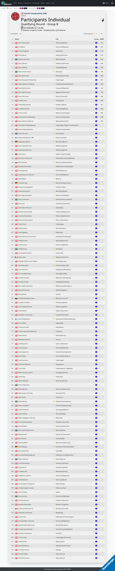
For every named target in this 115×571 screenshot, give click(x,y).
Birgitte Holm (22, 434)
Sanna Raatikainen (24, 319)
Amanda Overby (23, 282)
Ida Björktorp (22, 249)
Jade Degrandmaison (25, 195)
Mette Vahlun (22, 335)
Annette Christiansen (25, 533)
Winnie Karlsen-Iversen (25, 220)
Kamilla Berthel (23, 480)
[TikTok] (31, 138)
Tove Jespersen (23, 171)
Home (15, 3)
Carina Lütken (22, 113)
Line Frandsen (22, 492)
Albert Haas (22, 257)
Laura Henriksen (23, 96)
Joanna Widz (22, 323)
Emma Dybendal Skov (25, 307)
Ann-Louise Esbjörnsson (26, 430)
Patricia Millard (23, 443)
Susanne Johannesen (25, 216)
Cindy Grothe (22, 537)
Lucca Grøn (22, 368)
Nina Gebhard (22, 63)
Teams (10, 8)
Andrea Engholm (23, 51)
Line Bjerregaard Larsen (26, 488)
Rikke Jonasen (22, 228)
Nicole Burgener (23, 265)
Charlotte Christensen (25, 513)
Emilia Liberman (23, 138)
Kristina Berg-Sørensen (25, 129)
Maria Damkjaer (23, 381)
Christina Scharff (23, 327)
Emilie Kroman (23, 241)
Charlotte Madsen (24, 463)
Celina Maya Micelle (24, 105)
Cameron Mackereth (24, 509)
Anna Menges (22, 447)
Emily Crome (22, 224)
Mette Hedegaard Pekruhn (26, 418)
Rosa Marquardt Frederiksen (27, 80)
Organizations (27, 3)
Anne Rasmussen (23, 500)
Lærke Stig (21, 377)
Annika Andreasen (24, 191)
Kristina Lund (22, 100)
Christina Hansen (23, 550)
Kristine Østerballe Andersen (27, 331)
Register (48, 3)
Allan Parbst (22, 397)
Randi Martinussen (24, 88)
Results (43, 3)
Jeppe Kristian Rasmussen (26, 525)
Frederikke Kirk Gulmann (26, 175)
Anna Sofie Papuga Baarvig (26, 125)
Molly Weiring (22, 401)
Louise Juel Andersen (24, 253)
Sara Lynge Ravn (23, 451)
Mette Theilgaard (23, 405)
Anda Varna (22, 154)
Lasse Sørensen (23, 360)
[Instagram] (29, 138)
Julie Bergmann (23, 344)
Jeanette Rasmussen (24, 504)
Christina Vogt (22, 183)
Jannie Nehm (22, 179)
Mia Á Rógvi (22, 356)
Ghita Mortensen (23, 558)
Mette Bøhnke (22, 389)
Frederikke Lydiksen (24, 476)
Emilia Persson (23, 133)
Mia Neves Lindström (25, 158)
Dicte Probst (22, 517)
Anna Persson (22, 496)
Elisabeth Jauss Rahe (24, 166)
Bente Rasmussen (24, 290)
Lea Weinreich (22, 471)
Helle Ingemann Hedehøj (26, 84)
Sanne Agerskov (23, 352)
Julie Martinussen (23, 109)
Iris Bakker (21, 47)
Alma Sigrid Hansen (24, 92)
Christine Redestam (24, 364)
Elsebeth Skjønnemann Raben (27, 261)
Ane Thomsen (22, 245)
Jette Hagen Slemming (25, 286)
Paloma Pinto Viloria (24, 72)
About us (20, 3)
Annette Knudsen (23, 278)
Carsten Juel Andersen (25, 529)
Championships (36, 3)
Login (52, 3)
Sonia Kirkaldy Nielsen (25, 422)
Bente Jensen (22, 294)
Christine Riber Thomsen (26, 521)
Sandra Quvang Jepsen (25, 187)
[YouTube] (33, 138)
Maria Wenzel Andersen (25, 121)
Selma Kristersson (24, 59)
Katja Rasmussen (23, 76)
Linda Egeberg (22, 232)
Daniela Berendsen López (26, 298)
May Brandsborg (23, 546)
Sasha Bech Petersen (25, 208)
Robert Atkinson (23, 459)
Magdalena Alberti (24, 142)
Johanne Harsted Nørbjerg (26, 117)
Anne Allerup (22, 55)
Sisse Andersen (23, 269)
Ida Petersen (22, 438)
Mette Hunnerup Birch (25, 372)
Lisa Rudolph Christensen (26, 484)
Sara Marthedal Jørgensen (26, 455)
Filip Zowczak (22, 162)
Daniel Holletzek (23, 410)
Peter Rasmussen (23, 43)
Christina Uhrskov (24, 302)
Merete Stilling (23, 554)
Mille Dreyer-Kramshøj (25, 393)
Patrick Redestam (23, 385)
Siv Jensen (21, 467)
